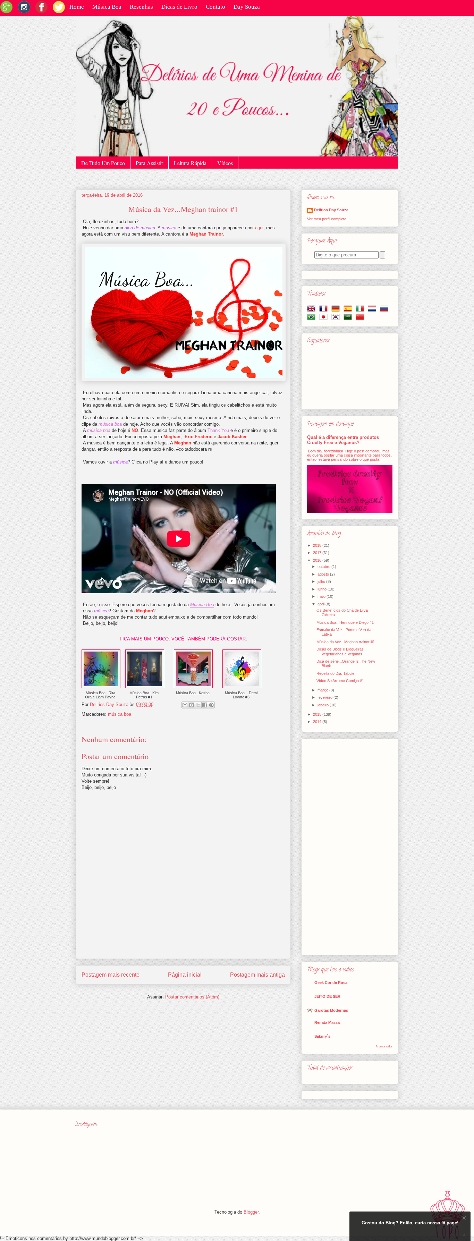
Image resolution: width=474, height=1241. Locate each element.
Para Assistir (149, 163)
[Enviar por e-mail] (184, 705)
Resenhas (141, 6)
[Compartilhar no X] (198, 705)
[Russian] (385, 310)
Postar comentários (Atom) (192, 997)
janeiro (324, 705)
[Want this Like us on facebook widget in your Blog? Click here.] (464, 1235)
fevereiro (325, 697)
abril (321, 604)
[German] (336, 310)
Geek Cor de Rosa (330, 982)
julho (322, 581)
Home (76, 6)
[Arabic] (349, 319)
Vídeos (225, 163)
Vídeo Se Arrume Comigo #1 (340, 681)
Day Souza (247, 6)
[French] (324, 310)
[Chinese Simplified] (361, 319)
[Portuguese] (312, 319)
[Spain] (349, 310)
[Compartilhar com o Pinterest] (211, 705)
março (323, 690)
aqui (259, 227)
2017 (317, 553)
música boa (119, 714)
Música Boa (106, 6)
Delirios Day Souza (331, 210)
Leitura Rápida (190, 163)
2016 (317, 560)
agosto (324, 574)
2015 (317, 714)
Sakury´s (322, 1036)
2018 (317, 545)
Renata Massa (327, 1022)
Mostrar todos (384, 1046)
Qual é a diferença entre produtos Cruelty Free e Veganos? (343, 440)
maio (322, 596)
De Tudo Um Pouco (103, 163)
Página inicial (185, 975)
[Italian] (361, 310)
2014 (317, 722)
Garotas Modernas (331, 1010)
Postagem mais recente (110, 975)
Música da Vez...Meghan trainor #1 (345, 642)
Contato (215, 6)
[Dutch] (373, 310)
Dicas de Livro (179, 6)
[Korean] (336, 319)
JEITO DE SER (327, 996)
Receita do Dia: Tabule (335, 673)
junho (323, 589)
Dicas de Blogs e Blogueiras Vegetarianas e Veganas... (340, 651)
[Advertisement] (349, 845)
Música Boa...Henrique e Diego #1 (345, 622)
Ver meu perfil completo (326, 219)
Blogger (251, 1212)
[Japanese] (324, 319)
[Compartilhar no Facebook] (204, 705)
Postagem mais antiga (257, 975)
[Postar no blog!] (191, 705)
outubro (324, 566)
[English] (312, 310)
